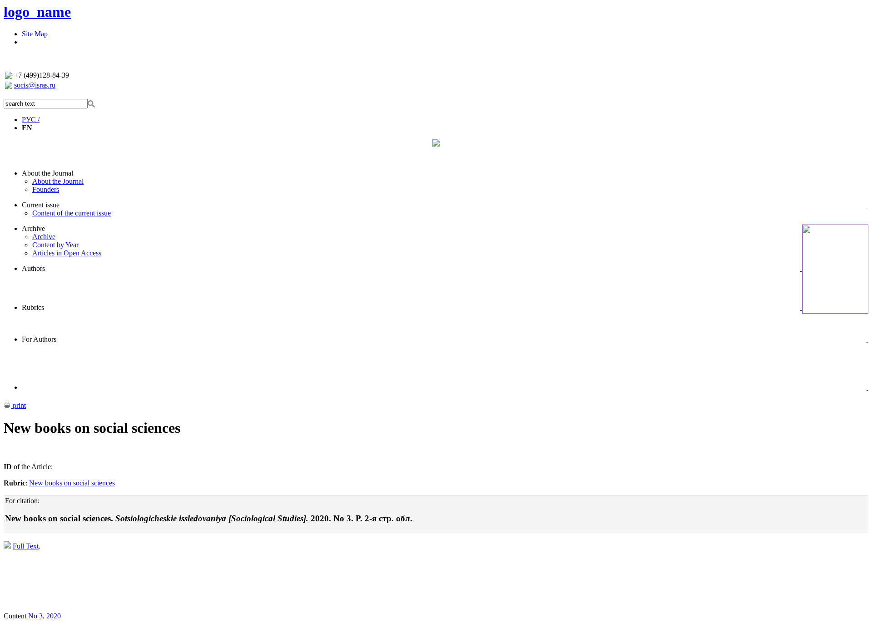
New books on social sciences (72, 483)
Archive (33, 228)
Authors (33, 268)
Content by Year (55, 245)
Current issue (40, 205)
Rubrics (33, 307)
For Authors (39, 339)
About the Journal (47, 173)
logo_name (37, 12)
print (18, 405)
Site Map (35, 34)
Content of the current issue (71, 213)
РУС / (31, 119)
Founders (45, 189)
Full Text (26, 546)
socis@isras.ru (34, 85)
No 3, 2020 (44, 616)
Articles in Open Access (66, 253)
